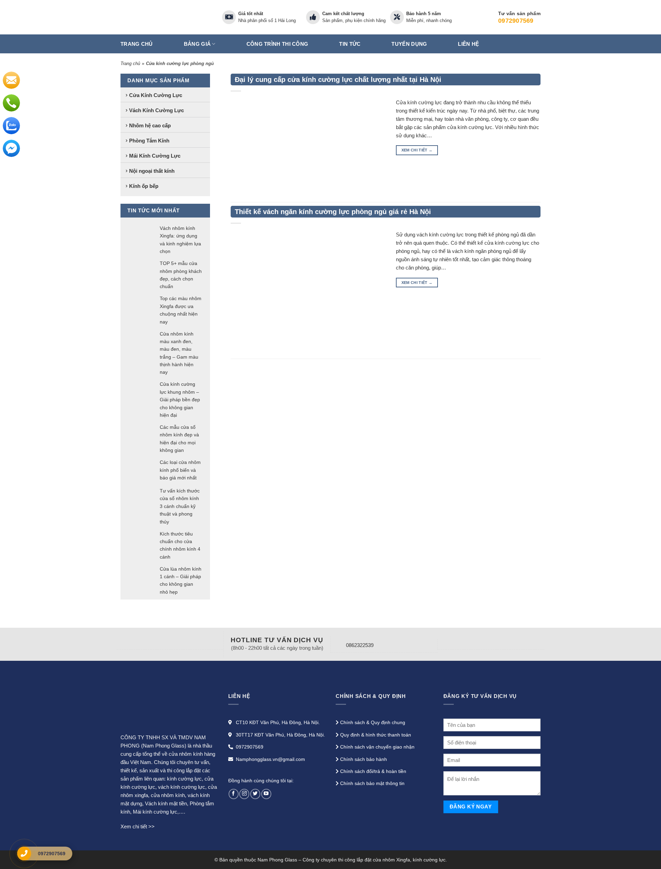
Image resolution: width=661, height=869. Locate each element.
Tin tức (349, 44)
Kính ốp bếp (143, 186)
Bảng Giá (197, 44)
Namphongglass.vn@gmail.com (270, 759)
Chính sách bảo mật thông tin (372, 783)
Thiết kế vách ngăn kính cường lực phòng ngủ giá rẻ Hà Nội (333, 211)
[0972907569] (24, 853)
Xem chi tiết (417, 150)
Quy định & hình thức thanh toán (375, 735)
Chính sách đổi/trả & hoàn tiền (373, 771)
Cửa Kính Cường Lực (155, 95)
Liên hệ (468, 44)
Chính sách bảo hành (363, 759)
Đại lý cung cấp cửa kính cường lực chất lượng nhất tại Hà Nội (338, 79)
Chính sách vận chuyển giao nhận (377, 747)
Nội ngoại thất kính (152, 170)
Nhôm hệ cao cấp (150, 125)
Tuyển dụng (409, 44)
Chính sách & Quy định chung (372, 722)
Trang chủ (136, 44)
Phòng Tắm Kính (149, 140)
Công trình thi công (277, 44)
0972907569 (249, 747)
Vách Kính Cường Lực (156, 110)
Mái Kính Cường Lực (154, 155)
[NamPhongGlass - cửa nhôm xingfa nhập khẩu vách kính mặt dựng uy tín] (166, 17)
